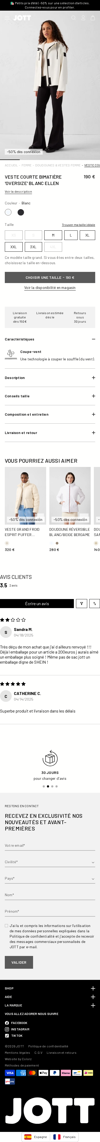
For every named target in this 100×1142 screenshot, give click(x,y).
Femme (27, 165)
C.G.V (38, 1052)
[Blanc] (8, 212)
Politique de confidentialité (48, 1046)
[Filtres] (81, 603)
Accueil (11, 165)
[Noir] (21, 212)
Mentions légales (17, 1052)
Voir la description (18, 191)
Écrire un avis (37, 603)
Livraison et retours (62, 1052)
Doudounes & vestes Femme (58, 165)
